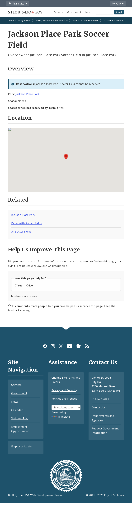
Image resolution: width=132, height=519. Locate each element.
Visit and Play (19, 418)
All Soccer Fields (21, 231)
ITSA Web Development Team (43, 495)
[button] (66, 157)
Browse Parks (91, 20)
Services (58, 12)
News (88, 12)
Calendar (17, 410)
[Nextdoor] (78, 346)
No (31, 285)
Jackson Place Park (113, 20)
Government (74, 12)
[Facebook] (45, 346)
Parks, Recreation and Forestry (51, 20)
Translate (63, 416)
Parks (76, 20)
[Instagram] (53, 346)
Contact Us (99, 407)
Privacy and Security (64, 390)
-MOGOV (25, 12)
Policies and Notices (64, 398)
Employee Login (21, 446)
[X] (61, 346)
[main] (66, 172)
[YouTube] (69, 346)
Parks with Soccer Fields (26, 223)
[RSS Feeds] (87, 346)
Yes (20, 285)
